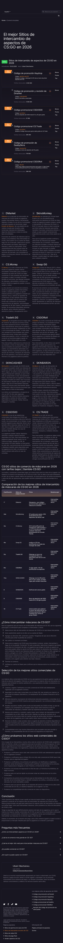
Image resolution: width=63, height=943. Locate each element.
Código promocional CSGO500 (28, 110)
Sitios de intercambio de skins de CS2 (16, 930)
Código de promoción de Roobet (43, 894)
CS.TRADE (35, 415)
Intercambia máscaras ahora (54, 500)
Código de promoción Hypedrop (43, 897)
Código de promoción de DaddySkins (25, 144)
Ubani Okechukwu (27, 66)
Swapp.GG (35, 267)
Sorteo (34, 930)
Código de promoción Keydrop (28, 73)
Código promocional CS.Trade (28, 126)
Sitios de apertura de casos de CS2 (16, 928)
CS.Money (5, 267)
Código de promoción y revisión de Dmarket (30, 92)
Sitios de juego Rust (11, 936)
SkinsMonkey (36, 216)
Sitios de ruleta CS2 (11, 933)
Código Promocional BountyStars (23, 870)
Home (3, 20)
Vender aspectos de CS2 (12, 938)
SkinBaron (35, 366)
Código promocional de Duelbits (43, 902)
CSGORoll (35, 320)
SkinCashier (5, 366)
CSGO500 (5, 415)
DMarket (4, 216)
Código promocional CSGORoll (28, 162)
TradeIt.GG (5, 320)
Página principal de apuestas (41, 928)
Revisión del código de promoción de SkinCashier (45, 908)
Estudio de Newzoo (8, 226)
